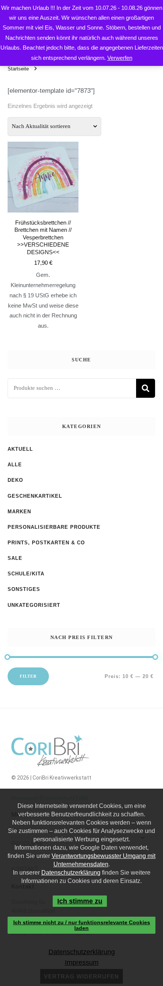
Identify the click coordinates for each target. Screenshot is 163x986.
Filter (28, 676)
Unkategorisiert (34, 605)
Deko (15, 480)
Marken (19, 511)
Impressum (81, 962)
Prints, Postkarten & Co (46, 542)
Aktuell (20, 449)
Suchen (145, 388)
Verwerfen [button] (119, 58)
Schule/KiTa (26, 574)
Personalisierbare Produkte (54, 527)
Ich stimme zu (79, 901)
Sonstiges (24, 589)
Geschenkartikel (35, 496)
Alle (15, 464)
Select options (43, 222)
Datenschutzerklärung (70, 872)
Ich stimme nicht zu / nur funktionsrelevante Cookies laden (81, 925)
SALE (15, 558)
